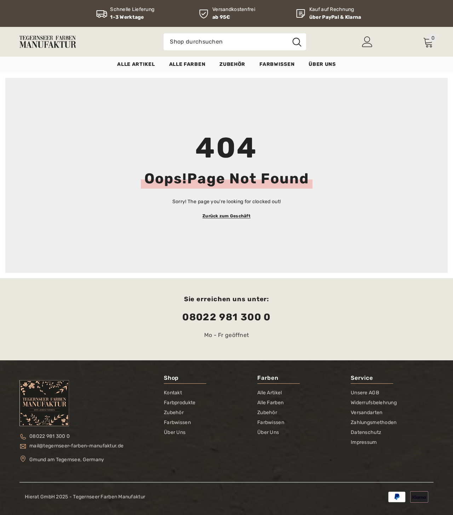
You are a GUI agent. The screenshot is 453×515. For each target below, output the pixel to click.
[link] (125, 13)
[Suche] (235, 41)
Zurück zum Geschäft (226, 215)
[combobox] (226, 41)
